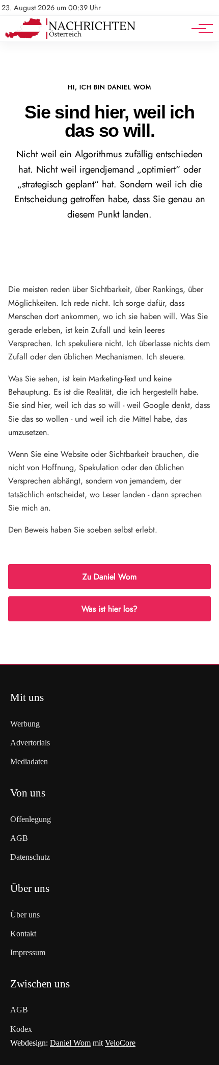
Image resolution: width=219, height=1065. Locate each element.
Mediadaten (29, 761)
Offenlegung (30, 819)
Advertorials (30, 742)
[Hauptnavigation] (198, 28)
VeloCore (120, 1042)
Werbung (25, 723)
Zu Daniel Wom (109, 577)
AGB (19, 838)
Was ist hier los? (109, 609)
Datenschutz (30, 857)
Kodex (21, 1029)
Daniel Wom (70, 1042)
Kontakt (23, 933)
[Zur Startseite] (70, 36)
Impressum (27, 952)
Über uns (25, 914)
